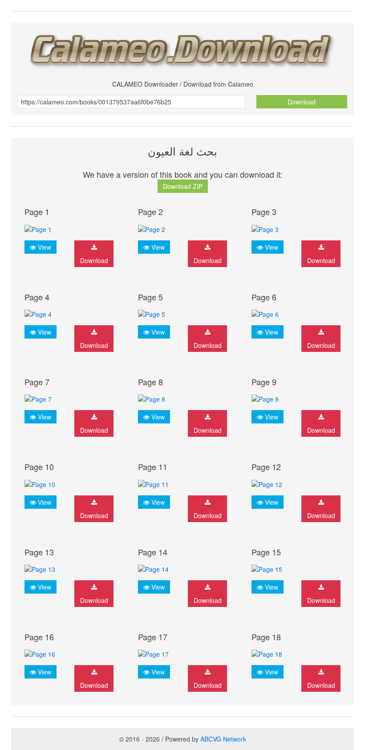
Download (302, 101)
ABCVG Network (223, 738)
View (43, 247)
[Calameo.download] (182, 48)
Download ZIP (183, 186)
